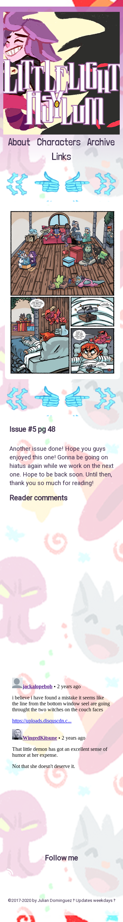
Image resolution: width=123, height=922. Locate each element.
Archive (101, 142)
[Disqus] (62, 587)
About (19, 142)
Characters (59, 142)
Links (61, 156)
